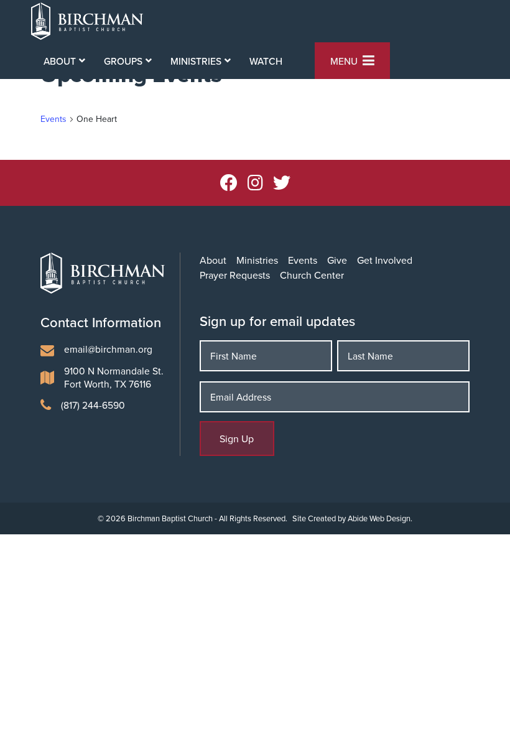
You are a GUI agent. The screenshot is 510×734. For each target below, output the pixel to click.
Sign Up (237, 438)
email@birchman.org (108, 349)
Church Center (312, 275)
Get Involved (384, 260)
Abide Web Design (379, 518)
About (213, 260)
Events (53, 119)
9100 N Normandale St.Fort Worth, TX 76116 (114, 377)
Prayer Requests (235, 275)
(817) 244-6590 (93, 405)
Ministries (257, 260)
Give (337, 260)
